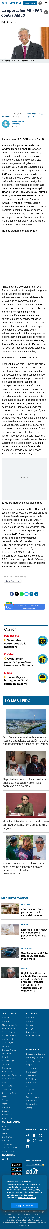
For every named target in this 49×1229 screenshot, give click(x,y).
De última (7, 1107)
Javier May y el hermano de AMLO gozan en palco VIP (16, 680)
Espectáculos (8, 1079)
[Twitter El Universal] (40, 1135)
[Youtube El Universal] (28, 1141)
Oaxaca (29, 1021)
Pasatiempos (32, 1097)
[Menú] (46, 3)
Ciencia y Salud (9, 1093)
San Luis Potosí (33, 1035)
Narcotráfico (8, 1061)
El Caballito (11, 654)
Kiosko (8, 672)
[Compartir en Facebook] (12, 594)
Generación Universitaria (32, 1074)
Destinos (6, 1111)
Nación (5, 1018)
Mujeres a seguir (10, 1025)
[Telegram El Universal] (27, 1135)
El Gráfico (31, 1079)
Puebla (29, 1025)
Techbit (5, 1100)
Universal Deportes (11, 1075)
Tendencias (7, 1089)
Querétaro (31, 1032)
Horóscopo (31, 1100)
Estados (6, 1057)
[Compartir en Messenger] (26, 594)
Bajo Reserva (6, 115)
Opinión (10, 629)
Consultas (7, 1118)
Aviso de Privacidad (27, 1197)
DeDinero (30, 1086)
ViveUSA (30, 1090)
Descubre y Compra (35, 1054)
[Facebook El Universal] (34, 1135)
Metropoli (6, 1053)
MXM (4, 1096)
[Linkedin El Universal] (27, 1146)
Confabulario (8, 1086)
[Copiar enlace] (31, 594)
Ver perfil (17, 127)
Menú (4, 1104)
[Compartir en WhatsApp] (22, 594)
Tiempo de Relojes (11, 1147)
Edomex (30, 1018)
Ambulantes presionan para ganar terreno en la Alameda (18, 662)
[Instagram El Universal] (34, 1141)
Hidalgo (29, 1028)
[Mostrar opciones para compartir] (46, 12)
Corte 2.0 (6, 1021)
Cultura (5, 1082)
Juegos (29, 1093)
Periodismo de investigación (9, 1030)
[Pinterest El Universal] (40, 1141)
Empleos (30, 1065)
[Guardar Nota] (36, 594)
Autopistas (7, 1114)
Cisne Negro (8, 1151)
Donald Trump (9, 1050)
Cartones (6, 1068)
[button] (30, 3)
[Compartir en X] (17, 594)
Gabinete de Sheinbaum (8, 1041)
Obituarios (31, 1068)
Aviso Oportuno (33, 1061)
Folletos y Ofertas (34, 1057)
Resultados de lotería (33, 1106)
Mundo (5, 1046)
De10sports (31, 1083)
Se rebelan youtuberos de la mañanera (15, 643)
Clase (5, 1126)
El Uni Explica (9, 1035)
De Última (7, 1137)
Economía (7, 1071)
